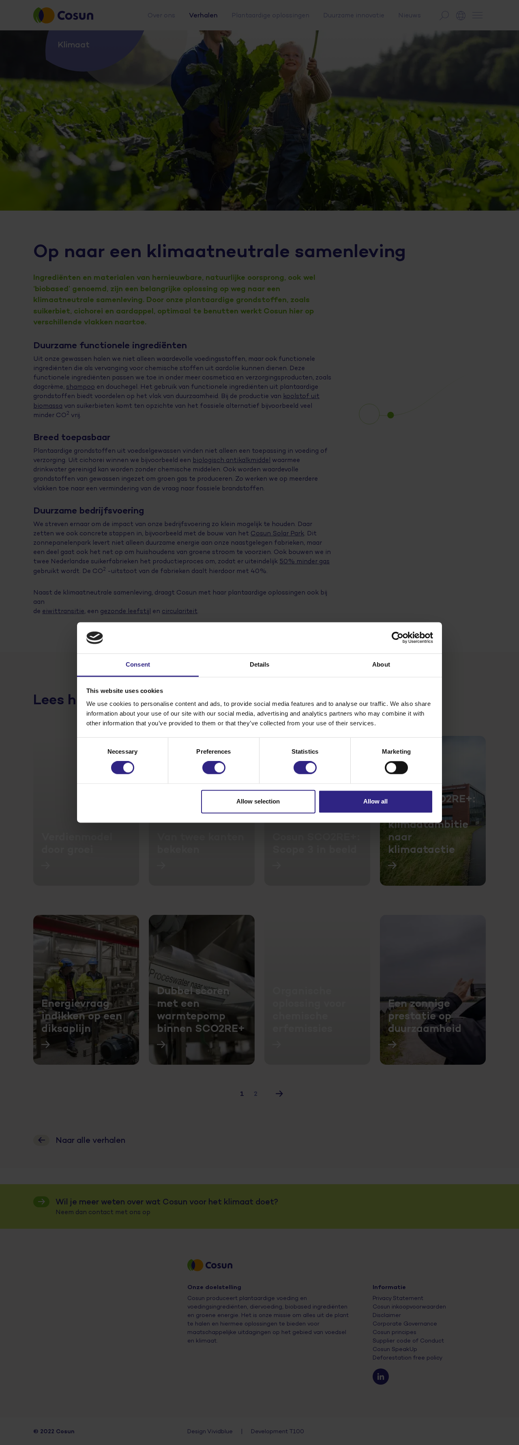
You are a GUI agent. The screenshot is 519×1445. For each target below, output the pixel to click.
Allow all (375, 801)
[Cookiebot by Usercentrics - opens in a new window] (397, 638)
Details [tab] (260, 664)
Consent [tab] (138, 664)
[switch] (213, 767)
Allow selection (258, 801)
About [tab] (381, 664)
